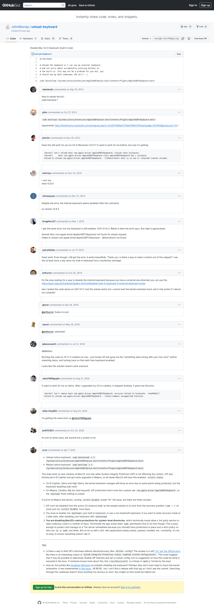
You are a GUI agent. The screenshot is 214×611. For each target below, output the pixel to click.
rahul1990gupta (51, 378)
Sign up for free (44, 587)
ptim (44, 112)
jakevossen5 (49, 344)
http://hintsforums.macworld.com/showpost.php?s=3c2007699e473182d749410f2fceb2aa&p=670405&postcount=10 (116, 125)
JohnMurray (20, 27)
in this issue (85, 568)
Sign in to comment (130, 587)
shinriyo (46, 173)
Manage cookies (134, 602)
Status (92, 602)
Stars (49, 38)
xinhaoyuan (48, 196)
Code (13, 38)
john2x (46, 137)
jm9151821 (48, 430)
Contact (120, 602)
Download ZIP (200, 38)
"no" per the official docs (167, 551)
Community (103, 602)
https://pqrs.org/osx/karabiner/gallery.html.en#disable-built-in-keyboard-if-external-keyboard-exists (93, 283)
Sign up (205, 5)
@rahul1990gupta (81, 418)
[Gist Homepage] (12, 5)
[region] (107, 70)
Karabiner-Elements (80, 565)
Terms (65, 602)
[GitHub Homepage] (39, 603)
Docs (112, 602)
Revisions (29, 38)
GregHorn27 (49, 221)
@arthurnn (47, 312)
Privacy (73, 602)
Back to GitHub (87, 5)
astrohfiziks (48, 250)
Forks (67, 38)
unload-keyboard (44, 27)
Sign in (193, 5)
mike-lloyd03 (49, 411)
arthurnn (47, 273)
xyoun (45, 324)
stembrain (47, 89)
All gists (72, 5)
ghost (45, 304)
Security (83, 602)
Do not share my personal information (160, 602)
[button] (182, 38)
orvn (44, 450)
